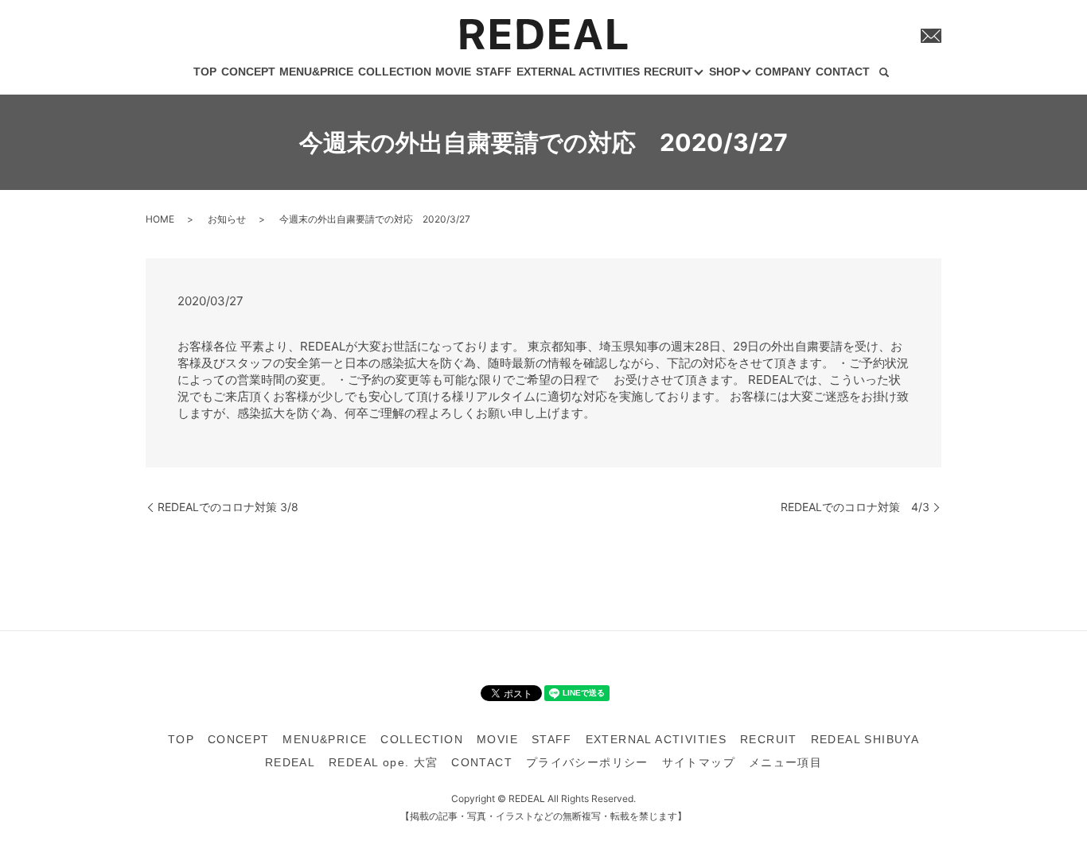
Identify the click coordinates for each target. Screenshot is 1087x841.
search (884, 73)
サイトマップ (698, 762)
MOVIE (453, 71)
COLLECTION (394, 71)
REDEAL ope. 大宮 (383, 762)
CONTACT (843, 71)
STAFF (494, 71)
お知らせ (227, 219)
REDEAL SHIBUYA (865, 739)
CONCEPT (248, 71)
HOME (160, 219)
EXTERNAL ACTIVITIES (578, 71)
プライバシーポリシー (587, 762)
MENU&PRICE (316, 71)
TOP (204, 71)
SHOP (724, 71)
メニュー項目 (785, 762)
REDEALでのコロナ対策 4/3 (855, 507)
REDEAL (290, 762)
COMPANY (783, 71)
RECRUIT (668, 71)
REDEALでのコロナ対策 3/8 (228, 507)
